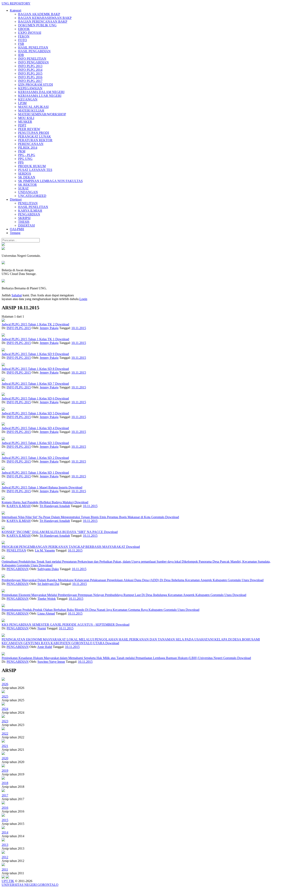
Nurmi (41, 628)
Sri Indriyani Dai (48, 584)
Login (83, 299)
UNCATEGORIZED (32, 196)
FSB (21, 44)
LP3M (22, 103)
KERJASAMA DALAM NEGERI (41, 92)
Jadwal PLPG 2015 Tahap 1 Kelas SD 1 (28, 472)
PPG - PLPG (26, 155)
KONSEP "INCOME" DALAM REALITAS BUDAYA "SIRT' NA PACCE (53, 532)
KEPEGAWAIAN (30, 88)
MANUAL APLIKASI (33, 107)
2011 (5, 869)
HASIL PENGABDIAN (34, 51)
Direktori (16, 199)
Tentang (15, 233)
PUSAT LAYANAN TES (35, 170)
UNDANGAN (28, 192)
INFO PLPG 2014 (30, 69)
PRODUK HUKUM (32, 166)
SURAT (23, 188)
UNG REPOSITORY (16, 3)
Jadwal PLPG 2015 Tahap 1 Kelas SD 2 (28, 457)
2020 (5, 758)
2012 (5, 857)
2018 (5, 783)
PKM (21, 151)
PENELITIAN (28, 203)
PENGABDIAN (29, 214)
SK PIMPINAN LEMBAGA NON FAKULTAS (50, 181)
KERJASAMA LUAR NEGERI (39, 95)
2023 (5, 721)
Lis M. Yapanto (45, 550)
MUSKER (25, 121)
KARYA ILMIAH (30, 210)
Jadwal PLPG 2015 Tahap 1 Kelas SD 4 (28, 428)
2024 (5, 709)
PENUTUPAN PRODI (33, 132)
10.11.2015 (78, 328)
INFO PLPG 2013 (30, 66)
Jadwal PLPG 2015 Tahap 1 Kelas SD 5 (28, 413)
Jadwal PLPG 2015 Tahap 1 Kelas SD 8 (28, 369)
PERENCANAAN (30, 144)
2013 (5, 844)
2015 (5, 820)
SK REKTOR (27, 184)
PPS (21, 162)
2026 (5, 684)
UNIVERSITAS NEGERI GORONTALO (30, 884)
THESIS (23, 221)
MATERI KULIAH (31, 110)
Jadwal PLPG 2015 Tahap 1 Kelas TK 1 (28, 339)
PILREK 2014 (27, 147)
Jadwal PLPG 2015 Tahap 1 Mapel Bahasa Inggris (35, 487)
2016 (5, 807)
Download (62, 324)
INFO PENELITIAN (32, 58)
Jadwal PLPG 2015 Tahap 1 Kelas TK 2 (28, 324)
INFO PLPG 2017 (30, 81)
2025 (5, 696)
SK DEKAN (26, 177)
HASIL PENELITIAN (33, 47)
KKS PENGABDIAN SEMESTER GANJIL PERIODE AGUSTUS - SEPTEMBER (59, 624)
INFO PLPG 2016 (30, 77)
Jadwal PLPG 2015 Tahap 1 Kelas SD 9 (28, 354)
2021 (5, 746)
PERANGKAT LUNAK (34, 136)
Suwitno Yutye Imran (51, 661)
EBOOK (24, 29)
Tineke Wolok (46, 598)
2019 (5, 770)
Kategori (15, 10)
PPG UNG (25, 158)
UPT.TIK (8, 881)
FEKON (23, 36)
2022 (5, 733)
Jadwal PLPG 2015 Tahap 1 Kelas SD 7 (28, 383)
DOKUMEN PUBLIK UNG (37, 25)
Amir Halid (44, 647)
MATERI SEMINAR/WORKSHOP (42, 114)
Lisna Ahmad (46, 613)
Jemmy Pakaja (49, 328)
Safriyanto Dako (48, 569)
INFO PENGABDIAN (33, 62)
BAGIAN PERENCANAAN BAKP (42, 21)
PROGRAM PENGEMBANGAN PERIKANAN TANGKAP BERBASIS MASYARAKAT (64, 546)
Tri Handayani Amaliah (54, 506)
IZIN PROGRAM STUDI (35, 84)
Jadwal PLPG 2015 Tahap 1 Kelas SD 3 (28, 443)
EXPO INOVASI (29, 32)
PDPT (22, 125)
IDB (21, 55)
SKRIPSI (24, 218)
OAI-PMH (17, 229)
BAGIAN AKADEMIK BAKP (39, 14)
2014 (5, 832)
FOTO (22, 40)
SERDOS (24, 173)
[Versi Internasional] (3, 244)
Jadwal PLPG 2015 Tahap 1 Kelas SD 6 (28, 398)
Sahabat (17, 295)
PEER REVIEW (29, 129)
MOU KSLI (26, 118)
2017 (5, 795)
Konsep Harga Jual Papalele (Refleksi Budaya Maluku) (38, 502)
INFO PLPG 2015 (30, 73)
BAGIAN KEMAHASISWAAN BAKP (45, 18)
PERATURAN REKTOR (35, 140)
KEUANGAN (27, 99)
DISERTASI (26, 225)
